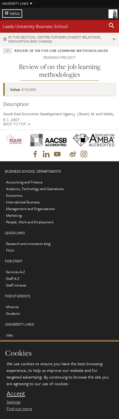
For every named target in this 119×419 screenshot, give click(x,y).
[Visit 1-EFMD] (14, 140)
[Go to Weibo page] (72, 154)
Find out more (19, 408)
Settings (13, 402)
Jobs (9, 335)
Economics (14, 195)
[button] (111, 26)
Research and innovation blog (28, 243)
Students (13, 313)
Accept (16, 393)
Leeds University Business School (35, 26)
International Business (23, 202)
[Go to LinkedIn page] (46, 154)
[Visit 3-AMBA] (92, 140)
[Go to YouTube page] (57, 154)
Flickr (10, 250)
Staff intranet (16, 285)
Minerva (12, 307)
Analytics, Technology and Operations (35, 188)
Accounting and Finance (24, 182)
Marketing (14, 215)
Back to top (14, 124)
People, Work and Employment (30, 222)
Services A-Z (15, 272)
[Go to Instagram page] (84, 154)
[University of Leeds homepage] (112, 13)
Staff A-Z (12, 278)
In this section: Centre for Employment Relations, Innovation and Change (54, 39)
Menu (15, 13)
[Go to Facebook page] (35, 154)
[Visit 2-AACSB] (47, 140)
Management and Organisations (30, 208)
